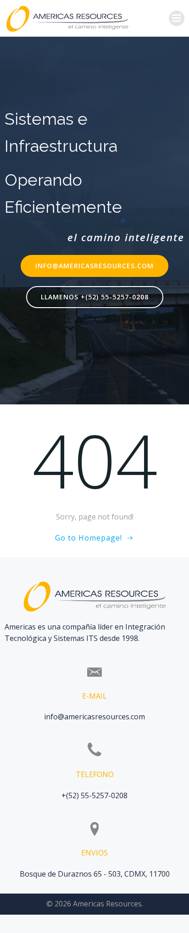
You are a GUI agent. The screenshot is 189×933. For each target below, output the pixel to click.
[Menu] (176, 18)
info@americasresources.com (94, 717)
